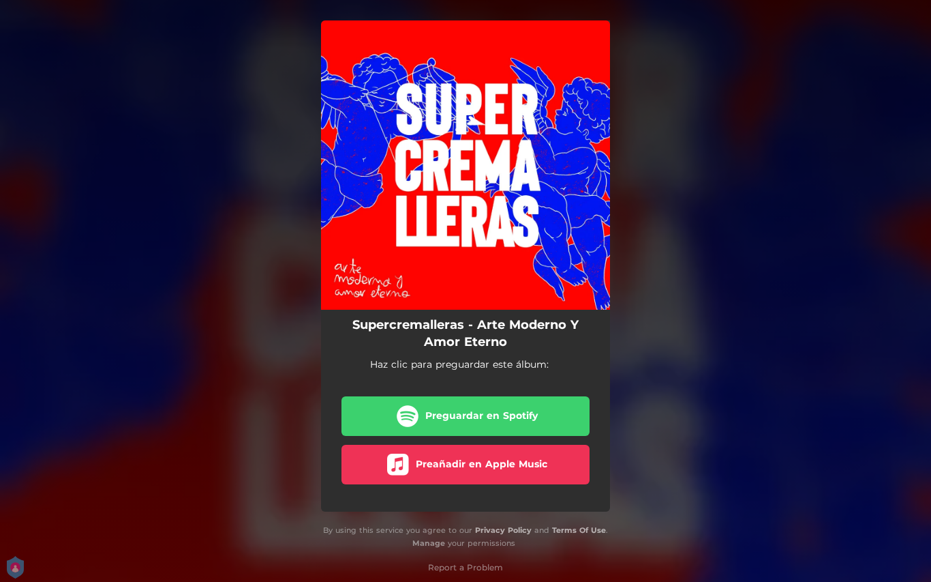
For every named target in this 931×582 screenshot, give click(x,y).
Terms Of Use (579, 530)
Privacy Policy (503, 530)
